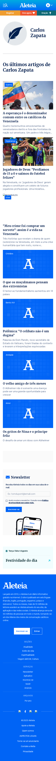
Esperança (10, 141)
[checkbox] (6, 501)
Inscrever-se (14, 509)
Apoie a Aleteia (28, 725)
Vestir (28, 684)
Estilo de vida (28, 651)
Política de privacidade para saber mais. (28, 501)
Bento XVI (10, 302)
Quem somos (28, 730)
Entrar (37, 631)
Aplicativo (28, 676)
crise (8, 197)
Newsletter (28, 672)
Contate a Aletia (28, 746)
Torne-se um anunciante (28, 741)
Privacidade (28, 751)
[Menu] (10, 5)
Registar (10, 13)
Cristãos (9, 253)
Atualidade (28, 647)
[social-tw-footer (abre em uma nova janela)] (30, 711)
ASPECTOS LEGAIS (28, 736)
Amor (8, 403)
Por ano (28, 700)
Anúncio (28, 688)
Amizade (9, 355)
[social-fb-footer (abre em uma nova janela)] (25, 711)
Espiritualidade (28, 655)
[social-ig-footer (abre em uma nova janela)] (36, 711)
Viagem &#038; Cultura (28, 659)
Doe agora (26, 13)
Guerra (9, 84)
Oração (44, 13)
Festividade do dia (21, 560)
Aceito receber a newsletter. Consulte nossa (28, 501)
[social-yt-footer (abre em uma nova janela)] (20, 711)
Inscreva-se (28, 680)
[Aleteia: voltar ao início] (28, 5)
